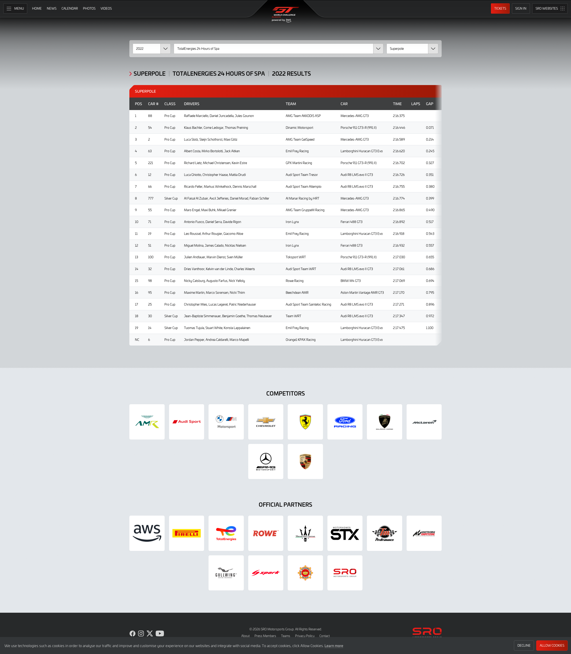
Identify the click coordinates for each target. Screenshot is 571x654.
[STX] (345, 533)
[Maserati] (305, 533)
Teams (285, 636)
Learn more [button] (334, 645)
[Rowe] (265, 533)
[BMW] (226, 421)
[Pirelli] (186, 533)
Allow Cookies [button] (552, 645)
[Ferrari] (305, 421)
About (245, 636)
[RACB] (305, 573)
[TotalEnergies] (226, 533)
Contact (324, 636)
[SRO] (345, 573)
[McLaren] (424, 421)
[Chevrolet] (265, 421)
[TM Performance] (384, 533)
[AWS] (147, 533)
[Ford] (345, 421)
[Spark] (265, 573)
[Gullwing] (226, 573)
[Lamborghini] (384, 421)
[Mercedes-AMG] (265, 461)
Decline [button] (524, 645)
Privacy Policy (304, 636)
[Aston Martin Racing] (147, 421)
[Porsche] (305, 461)
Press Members (265, 636)
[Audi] (186, 421)
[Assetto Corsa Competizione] (424, 533)
